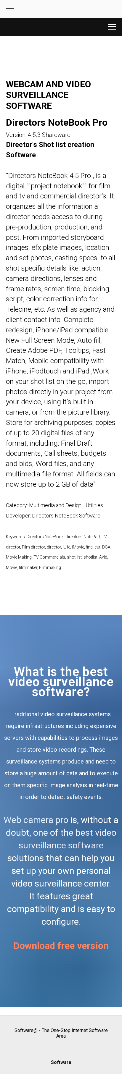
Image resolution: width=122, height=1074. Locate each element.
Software (61, 1062)
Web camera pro (36, 820)
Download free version (61, 945)
